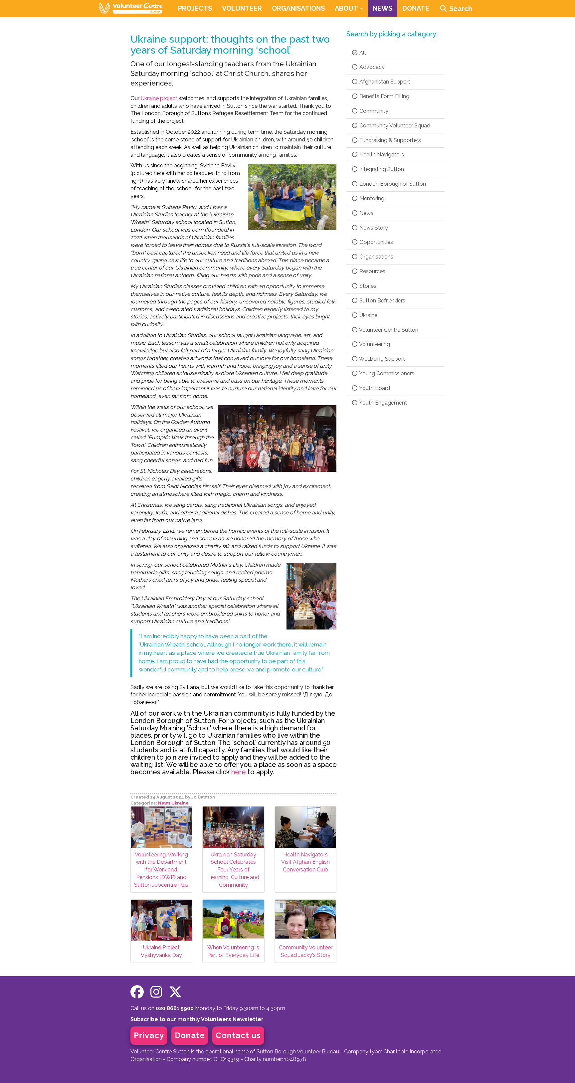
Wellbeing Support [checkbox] (381, 359)
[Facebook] (137, 992)
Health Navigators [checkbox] (381, 154)
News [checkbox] (365, 213)
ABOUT (347, 8)
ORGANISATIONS (298, 8)
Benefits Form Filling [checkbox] (383, 96)
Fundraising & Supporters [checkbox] (389, 140)
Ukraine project (159, 98)
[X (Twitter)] (175, 992)
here (238, 772)
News (164, 803)
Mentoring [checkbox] (371, 198)
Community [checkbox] (373, 111)
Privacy (149, 1035)
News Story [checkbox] (373, 228)
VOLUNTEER (242, 8)
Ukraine (180, 803)
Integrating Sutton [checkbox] (381, 169)
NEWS (382, 8)
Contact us (238, 1035)
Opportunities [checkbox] (375, 242)
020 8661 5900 (175, 1008)
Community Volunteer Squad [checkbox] (394, 125)
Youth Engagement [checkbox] (382, 403)
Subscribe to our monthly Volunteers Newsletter (197, 1019)
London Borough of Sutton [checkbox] (392, 184)
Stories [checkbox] (367, 286)
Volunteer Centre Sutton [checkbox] (388, 330)
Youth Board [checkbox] (374, 388)
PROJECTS (195, 8)
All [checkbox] (362, 53)
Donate (190, 1035)
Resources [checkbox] (371, 271)
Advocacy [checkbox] (371, 67)
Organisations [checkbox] (375, 257)
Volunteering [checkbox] (374, 344)
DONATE (415, 8)
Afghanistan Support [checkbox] (384, 82)
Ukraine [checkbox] (367, 315)
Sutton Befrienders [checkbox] (381, 300)
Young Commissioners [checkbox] (386, 373)
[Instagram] (156, 992)
